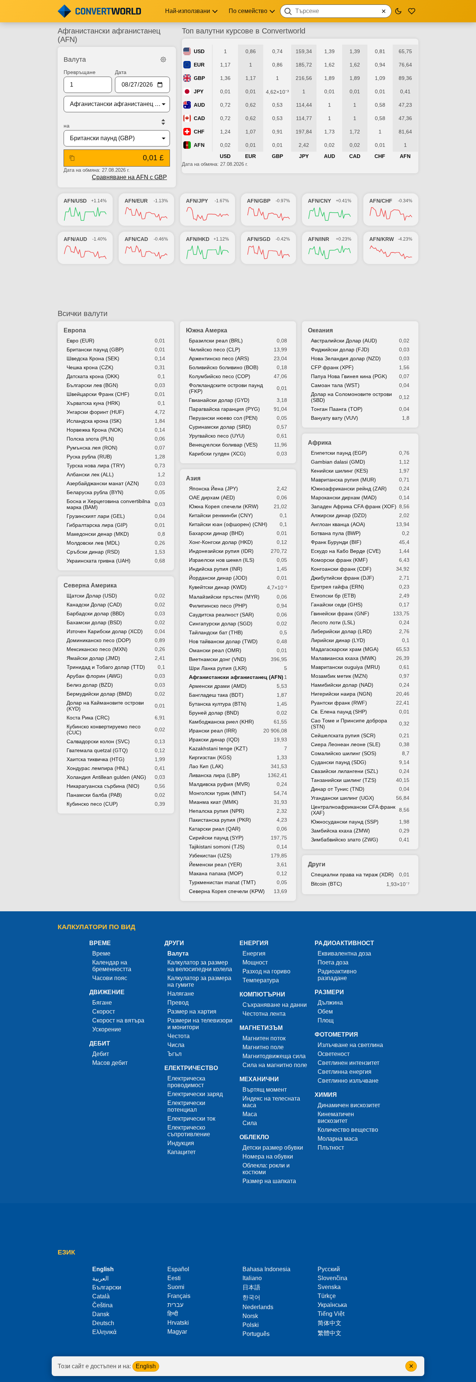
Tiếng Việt (331, 1314)
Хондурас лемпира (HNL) (98, 768)
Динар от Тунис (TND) (337, 789)
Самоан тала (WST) (335, 385)
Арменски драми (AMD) (218, 686)
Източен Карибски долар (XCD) (105, 631)
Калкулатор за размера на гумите (199, 981)
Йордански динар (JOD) (218, 578)
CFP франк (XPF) (332, 367)
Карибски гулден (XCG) (217, 454)
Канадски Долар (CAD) (94, 605)
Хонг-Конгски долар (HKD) (221, 542)
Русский (329, 1269)
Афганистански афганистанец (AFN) (236, 677)
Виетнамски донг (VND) (217, 659)
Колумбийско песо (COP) (219, 376)
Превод (178, 1002)
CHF (199, 132)
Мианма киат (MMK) (213, 802)
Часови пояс (109, 978)
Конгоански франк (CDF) (341, 569)
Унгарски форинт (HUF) (95, 412)
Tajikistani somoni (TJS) (217, 847)
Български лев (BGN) (92, 385)
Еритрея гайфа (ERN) (337, 587)
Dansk (100, 1314)
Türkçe (327, 1296)
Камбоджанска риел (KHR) (221, 722)
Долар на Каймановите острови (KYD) (105, 706)
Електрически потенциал (186, 1106)
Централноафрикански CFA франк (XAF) (353, 810)
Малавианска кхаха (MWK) (343, 658)
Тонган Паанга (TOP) (337, 409)
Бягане (102, 1002)
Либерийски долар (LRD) (341, 631)
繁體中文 (329, 1333)
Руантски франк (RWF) (339, 703)
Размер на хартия (191, 1011)
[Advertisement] (238, 286)
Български (106, 1287)
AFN (199, 145)
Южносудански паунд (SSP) (345, 822)
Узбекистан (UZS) (210, 855)
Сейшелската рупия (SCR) (343, 735)
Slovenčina (332, 1278)
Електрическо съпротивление (188, 1130)
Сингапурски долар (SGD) (221, 623)
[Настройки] (163, 59)
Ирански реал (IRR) (213, 731)
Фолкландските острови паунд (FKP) (226, 388)
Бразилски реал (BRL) (216, 341)
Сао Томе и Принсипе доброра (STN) (349, 723)
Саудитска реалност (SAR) (221, 615)
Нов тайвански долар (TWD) (223, 641)
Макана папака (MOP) (216, 873)
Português (256, 1334)
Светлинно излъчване (348, 1080)
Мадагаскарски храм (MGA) (345, 649)
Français (178, 1296)
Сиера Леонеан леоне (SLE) (345, 744)
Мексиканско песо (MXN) (97, 649)
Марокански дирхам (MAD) (344, 497)
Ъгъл (174, 1054)
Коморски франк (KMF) (339, 560)
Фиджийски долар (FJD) (340, 349)
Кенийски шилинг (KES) (339, 471)
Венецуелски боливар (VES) (223, 445)
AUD (199, 105)
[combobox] (336, 11)
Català (101, 1296)
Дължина (330, 1002)
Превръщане (80, 72)
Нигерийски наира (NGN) (341, 694)
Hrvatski (178, 1323)
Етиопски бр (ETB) (333, 596)
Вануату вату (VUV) (334, 418)
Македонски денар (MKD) (98, 534)
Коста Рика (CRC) (88, 718)
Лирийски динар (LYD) (338, 640)
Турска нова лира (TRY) (96, 465)
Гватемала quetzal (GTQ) (97, 750)
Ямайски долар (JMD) (93, 658)
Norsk (250, 1316)
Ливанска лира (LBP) (214, 775)
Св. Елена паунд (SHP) (339, 712)
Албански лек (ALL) (90, 474)
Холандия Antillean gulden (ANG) (106, 777)
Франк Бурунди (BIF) (336, 542)
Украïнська (332, 1305)
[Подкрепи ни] (411, 11)
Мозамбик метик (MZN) (339, 676)
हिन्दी (172, 1314)
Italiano (252, 1278)
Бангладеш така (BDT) (216, 695)
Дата (120, 72)
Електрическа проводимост (186, 1081)
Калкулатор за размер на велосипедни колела (199, 965)
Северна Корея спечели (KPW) (227, 891)
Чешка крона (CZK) (90, 367)
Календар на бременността (111, 965)
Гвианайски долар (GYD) (219, 400)
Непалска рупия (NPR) (216, 811)
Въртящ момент (264, 1089)
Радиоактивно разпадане (337, 974)
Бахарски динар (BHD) (216, 533)
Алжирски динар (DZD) (339, 515)
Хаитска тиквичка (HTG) (96, 759)
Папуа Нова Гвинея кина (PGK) (349, 376)
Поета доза (333, 962)
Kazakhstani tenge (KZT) (218, 748)
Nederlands (257, 1307)
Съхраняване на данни (274, 1005)
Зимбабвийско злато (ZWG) (344, 840)
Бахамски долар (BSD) (94, 622)
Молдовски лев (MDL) (93, 543)
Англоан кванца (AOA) (338, 524)
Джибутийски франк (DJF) (342, 578)
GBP (199, 78)
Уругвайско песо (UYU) (217, 436)
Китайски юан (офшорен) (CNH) (228, 524)
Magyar (177, 1331)
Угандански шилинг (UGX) (342, 798)
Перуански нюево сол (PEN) (223, 418)
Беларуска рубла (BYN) (95, 492)
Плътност (331, 1147)
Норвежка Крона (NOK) (95, 430)
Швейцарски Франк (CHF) (98, 394)
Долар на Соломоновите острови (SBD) (351, 397)
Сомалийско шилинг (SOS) (343, 753)
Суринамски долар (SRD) (220, 427)
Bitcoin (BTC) (326, 884)
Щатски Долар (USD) (92, 596)
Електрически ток (191, 1118)
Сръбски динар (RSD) (93, 552)
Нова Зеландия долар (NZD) (346, 358)
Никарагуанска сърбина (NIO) (103, 786)
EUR (199, 65)
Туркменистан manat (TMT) (222, 882)
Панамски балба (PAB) (94, 795)
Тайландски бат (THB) (216, 632)
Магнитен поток (264, 1038)
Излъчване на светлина (350, 1045)
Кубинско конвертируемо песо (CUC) (104, 729)
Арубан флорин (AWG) (94, 676)
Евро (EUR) (80, 341)
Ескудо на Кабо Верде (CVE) (346, 551)
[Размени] (163, 122)
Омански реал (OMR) (215, 650)
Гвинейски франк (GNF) (340, 613)
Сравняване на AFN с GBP (129, 177)
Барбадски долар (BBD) (96, 613)
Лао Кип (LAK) (206, 766)
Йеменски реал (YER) (215, 864)
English (146, 1366)
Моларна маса (338, 1138)
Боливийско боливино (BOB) (223, 367)
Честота (178, 1036)
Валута (178, 953)
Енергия (254, 953)
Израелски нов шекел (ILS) (221, 560)
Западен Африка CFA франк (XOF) (353, 506)
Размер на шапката (269, 1181)
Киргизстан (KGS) (210, 757)
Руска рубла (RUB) (89, 457)
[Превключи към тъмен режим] (398, 11)
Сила (249, 1123)
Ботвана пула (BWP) (336, 533)
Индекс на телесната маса (271, 1101)
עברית (175, 1305)
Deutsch (103, 1323)
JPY (198, 91)
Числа (175, 1045)
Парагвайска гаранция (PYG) (224, 409)
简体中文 (329, 1323)
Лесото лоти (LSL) (333, 622)
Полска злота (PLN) (90, 439)
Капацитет (181, 1152)
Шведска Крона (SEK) (93, 358)
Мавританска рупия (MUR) (343, 480)
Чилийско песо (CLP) (214, 349)
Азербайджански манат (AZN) (103, 483)
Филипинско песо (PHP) (218, 606)
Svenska (329, 1287)
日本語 (251, 1287)
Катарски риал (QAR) (215, 829)
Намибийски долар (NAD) (342, 685)
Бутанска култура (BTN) (218, 704)
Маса (249, 1114)
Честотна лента (264, 1014)
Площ (326, 1020)
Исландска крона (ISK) (94, 421)
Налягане (180, 993)
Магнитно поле (263, 1047)
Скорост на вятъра (118, 1020)
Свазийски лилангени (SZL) (344, 771)
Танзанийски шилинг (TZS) (343, 780)
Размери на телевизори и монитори (199, 1023)
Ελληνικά (104, 1332)
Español (178, 1269)
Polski (250, 1325)
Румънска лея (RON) (92, 448)
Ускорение (106, 1029)
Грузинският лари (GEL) (96, 516)
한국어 (251, 1297)
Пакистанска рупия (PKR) (220, 820)
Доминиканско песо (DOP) (99, 640)
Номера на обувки (267, 1156)
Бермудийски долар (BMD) (99, 694)
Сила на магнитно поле (274, 1065)
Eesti (174, 1278)
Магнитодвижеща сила (274, 1056)
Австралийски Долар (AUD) (344, 341)
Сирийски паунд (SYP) (216, 838)
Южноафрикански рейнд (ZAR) (349, 489)
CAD (199, 118)
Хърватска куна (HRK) (93, 403)
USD (199, 51)
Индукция (180, 1143)
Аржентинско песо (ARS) (219, 358)
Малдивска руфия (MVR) (219, 784)
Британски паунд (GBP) (95, 349)
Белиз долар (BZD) (90, 685)
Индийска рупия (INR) (215, 569)
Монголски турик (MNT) (217, 793)
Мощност (255, 962)
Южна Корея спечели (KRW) (223, 506)
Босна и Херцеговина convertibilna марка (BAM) (108, 504)
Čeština (102, 1305)
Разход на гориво (266, 971)
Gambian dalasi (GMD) (338, 462)
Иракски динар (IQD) (214, 739)
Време (101, 953)
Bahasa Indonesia (266, 1269)
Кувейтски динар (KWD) (218, 587)
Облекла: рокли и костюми (266, 1168)
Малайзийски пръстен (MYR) (224, 597)
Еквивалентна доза (344, 953)
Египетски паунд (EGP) (339, 453)
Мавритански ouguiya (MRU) (345, 667)
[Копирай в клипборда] (72, 158)
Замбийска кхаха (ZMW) (340, 831)
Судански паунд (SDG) (338, 762)
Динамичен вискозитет (349, 1105)
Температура (260, 980)
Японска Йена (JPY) (213, 489)
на (67, 126)
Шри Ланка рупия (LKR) (218, 668)
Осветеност (334, 1054)
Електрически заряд (195, 1094)
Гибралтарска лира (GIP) (97, 525)
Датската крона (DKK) (93, 376)
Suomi (175, 1287)
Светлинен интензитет (348, 1063)
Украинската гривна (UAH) (99, 561)
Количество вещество (348, 1130)
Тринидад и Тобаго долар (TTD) (106, 667)
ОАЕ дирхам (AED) (212, 497)
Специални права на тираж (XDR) (352, 874)
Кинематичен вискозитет (336, 1117)
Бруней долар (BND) (214, 713)
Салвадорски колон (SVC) (98, 741)
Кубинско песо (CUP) (92, 804)
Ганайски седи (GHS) (337, 605)
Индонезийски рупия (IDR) (221, 551)
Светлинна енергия (345, 1072)
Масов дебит (110, 1063)
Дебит (100, 1054)
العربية (100, 1278)
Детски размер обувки (272, 1147)
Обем (325, 1011)
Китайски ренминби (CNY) (221, 515)
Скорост (103, 1011)
